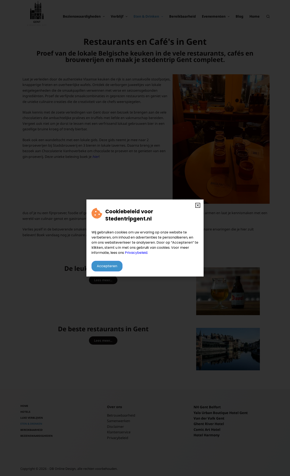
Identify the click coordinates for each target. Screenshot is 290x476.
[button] (197, 205)
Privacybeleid (136, 252)
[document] (145, 238)
